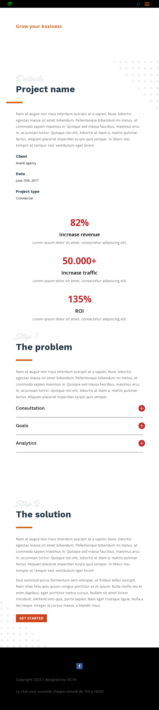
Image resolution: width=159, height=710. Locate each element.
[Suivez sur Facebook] (79, 666)
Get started (31, 618)
